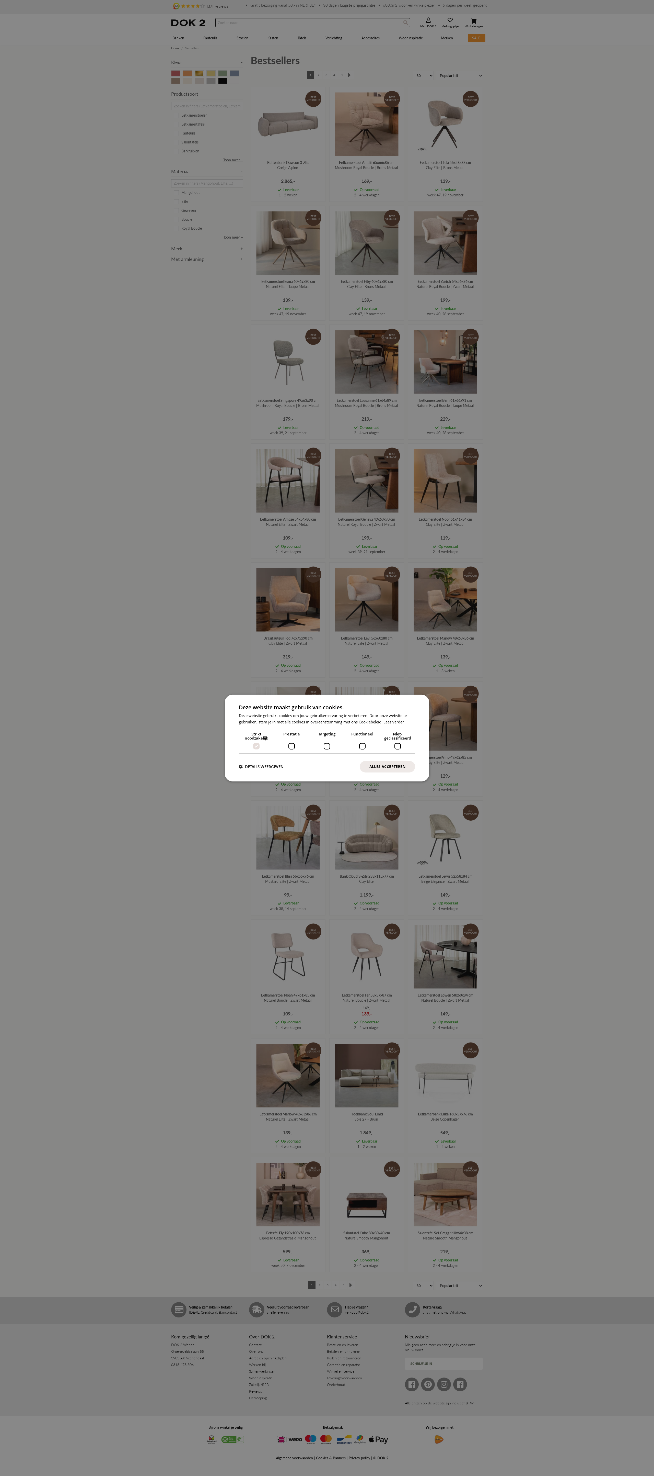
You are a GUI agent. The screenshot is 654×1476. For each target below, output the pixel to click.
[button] (261, 766)
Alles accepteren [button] (387, 766)
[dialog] (327, 738)
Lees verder (393, 721)
